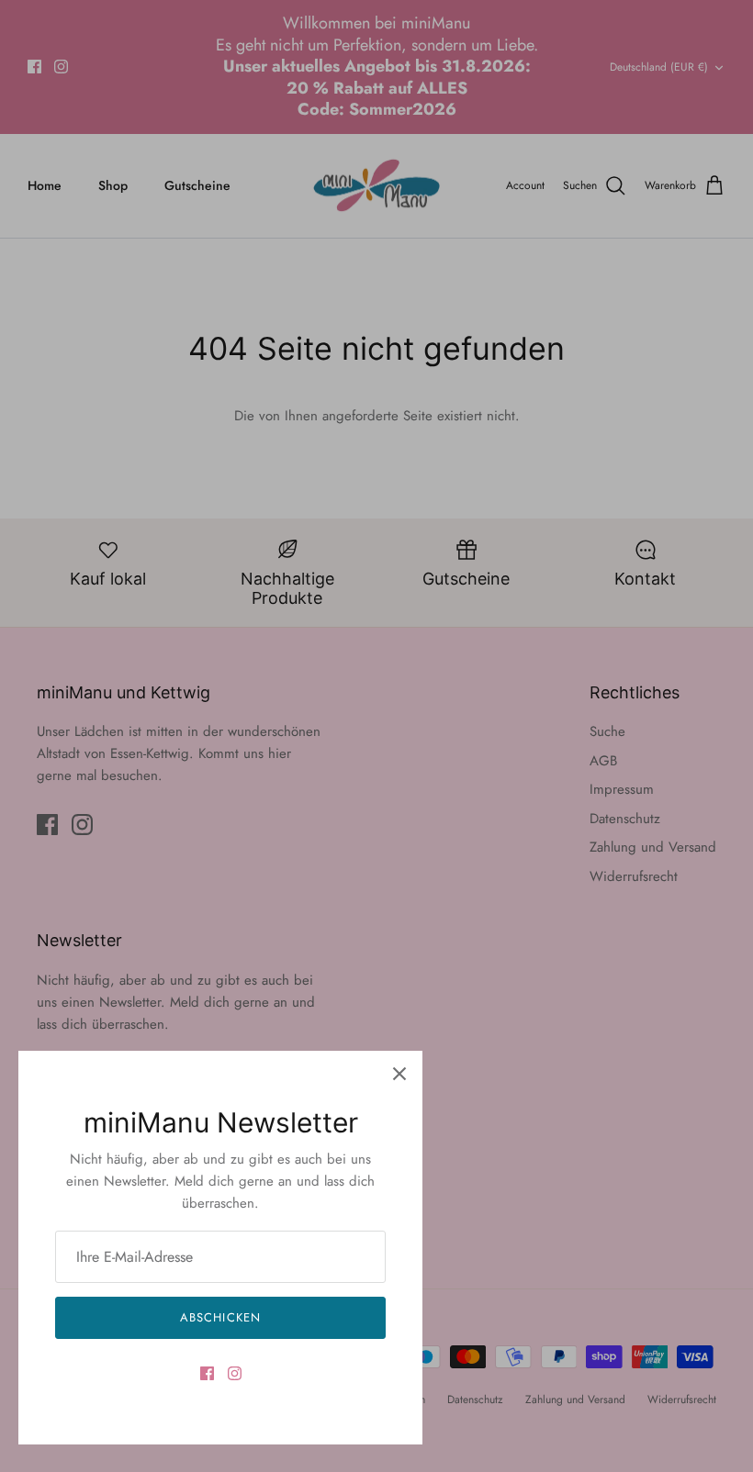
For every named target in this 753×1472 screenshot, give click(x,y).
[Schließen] (399, 1074)
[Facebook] (207, 1373)
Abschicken (220, 1317)
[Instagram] (235, 1373)
